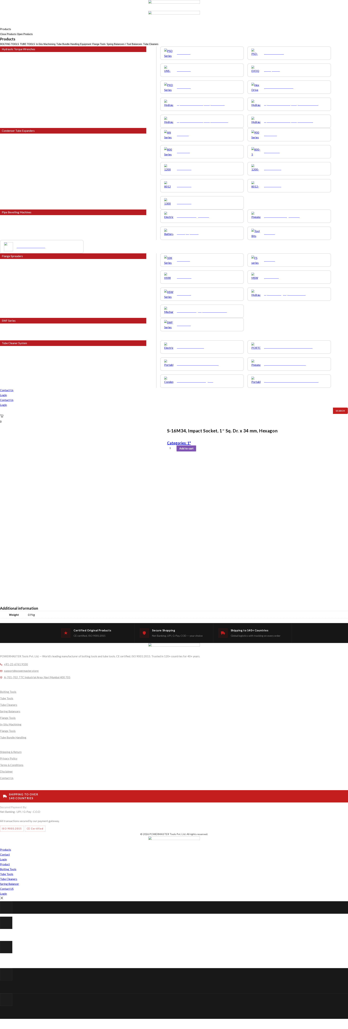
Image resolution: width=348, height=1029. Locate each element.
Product (5, 864)
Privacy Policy (8, 758)
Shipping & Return (11, 752)
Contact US (7, 888)
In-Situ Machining (10, 724)
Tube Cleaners (8, 704)
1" (189, 443)
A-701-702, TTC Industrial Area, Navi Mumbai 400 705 (37, 677)
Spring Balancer (9, 883)
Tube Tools (6, 698)
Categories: (177, 443)
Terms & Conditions (11, 765)
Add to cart (186, 448)
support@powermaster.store (21, 670)
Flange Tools (8, 717)
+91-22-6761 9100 (16, 664)
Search (340, 411)
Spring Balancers (10, 711)
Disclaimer (6, 771)
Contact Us (6, 390)
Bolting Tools (8, 691)
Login (3, 395)
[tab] (9, 44)
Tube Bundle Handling (13, 737)
